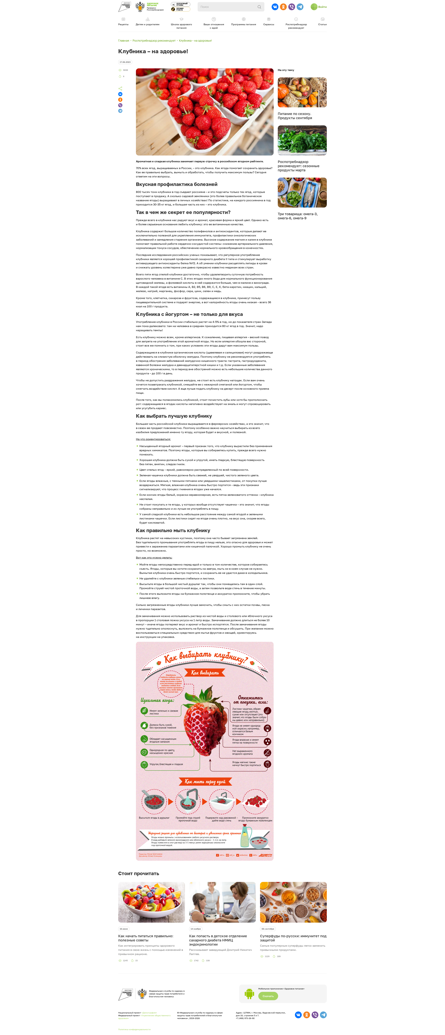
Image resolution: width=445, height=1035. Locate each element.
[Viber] (120, 105)
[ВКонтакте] (120, 94)
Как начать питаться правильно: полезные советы (145, 938)
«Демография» (149, 1012)
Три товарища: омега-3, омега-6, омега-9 (298, 216)
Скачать (268, 996)
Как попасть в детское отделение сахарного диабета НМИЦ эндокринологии (218, 940)
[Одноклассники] (120, 100)
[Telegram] (120, 111)
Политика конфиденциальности (134, 1029)
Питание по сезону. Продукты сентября (295, 116)
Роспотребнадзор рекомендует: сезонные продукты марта (298, 166)
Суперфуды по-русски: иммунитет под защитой (293, 938)
